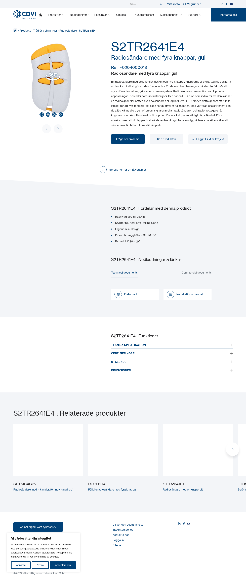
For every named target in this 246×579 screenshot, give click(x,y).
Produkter (55, 14)
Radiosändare (68, 30)
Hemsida (41, 14)
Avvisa (40, 565)
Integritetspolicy (123, 529)
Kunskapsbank (169, 14)
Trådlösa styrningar (45, 30)
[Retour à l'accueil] (24, 14)
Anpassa (21, 565)
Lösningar (101, 14)
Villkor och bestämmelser (128, 524)
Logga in (118, 540)
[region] (43, 552)
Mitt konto (173, 4)
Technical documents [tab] (124, 272)
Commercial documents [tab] (197, 272)
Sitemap (118, 545)
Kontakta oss (121, 535)
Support (193, 14)
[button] (232, 449)
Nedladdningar (79, 14)
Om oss (121, 14)
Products (25, 30)
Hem (15, 30)
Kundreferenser (144, 14)
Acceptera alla (63, 565)
